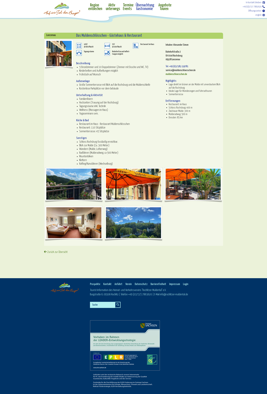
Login (185, 284)
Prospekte (95, 284)
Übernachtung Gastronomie (145, 7)
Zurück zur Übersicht (57, 252)
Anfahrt (118, 284)
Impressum (174, 284)
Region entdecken (95, 7)
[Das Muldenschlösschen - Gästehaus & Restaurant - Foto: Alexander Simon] (59, 53)
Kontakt (107, 284)
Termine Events (128, 7)
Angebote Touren (164, 7)
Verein (128, 284)
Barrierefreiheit (158, 284)
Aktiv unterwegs (113, 7)
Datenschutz (141, 284)
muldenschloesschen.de (176, 74)
